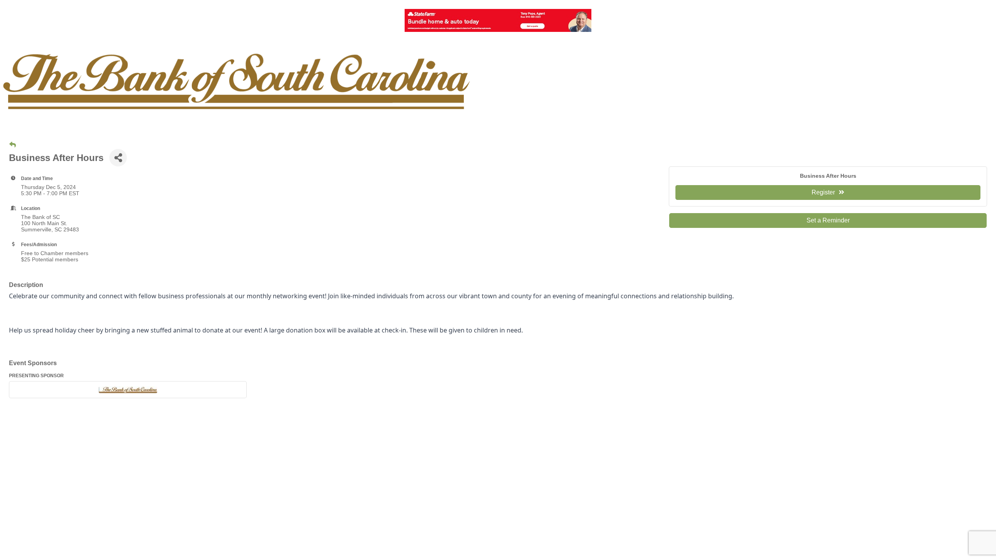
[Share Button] (118, 157)
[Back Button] (12, 145)
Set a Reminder (828, 220)
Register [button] (823, 192)
